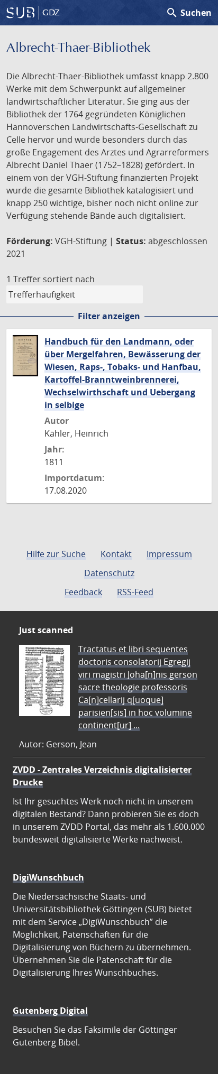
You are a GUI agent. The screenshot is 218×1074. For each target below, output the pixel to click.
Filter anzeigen (109, 316)
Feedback (83, 592)
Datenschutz (109, 573)
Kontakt (116, 554)
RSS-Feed (135, 592)
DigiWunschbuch (48, 877)
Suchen (189, 12)
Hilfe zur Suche (56, 554)
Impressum (169, 554)
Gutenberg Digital (50, 1010)
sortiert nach (69, 279)
